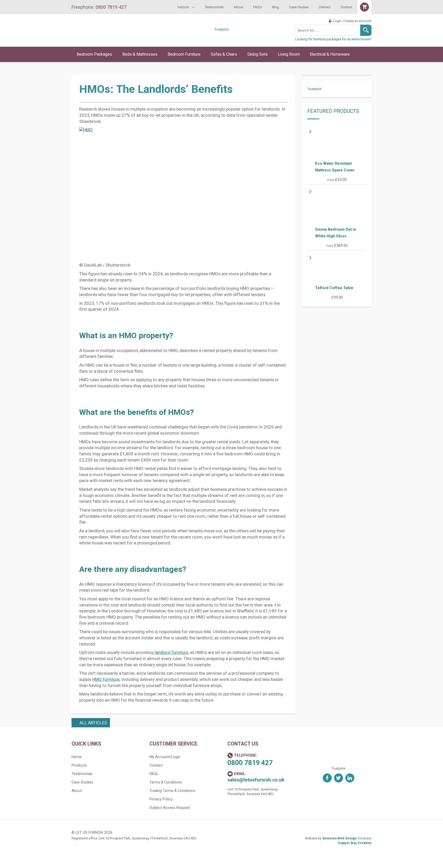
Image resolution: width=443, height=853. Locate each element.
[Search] (365, 30)
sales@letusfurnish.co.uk (255, 780)
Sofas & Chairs (224, 54)
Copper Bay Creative (354, 843)
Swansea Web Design (339, 838)
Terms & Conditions (165, 782)
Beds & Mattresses (139, 54)
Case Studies (299, 7)
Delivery (324, 7)
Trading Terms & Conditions (172, 791)
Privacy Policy (161, 799)
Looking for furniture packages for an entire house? (333, 39)
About (238, 7)
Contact (346, 7)
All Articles (93, 722)
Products (79, 765)
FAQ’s (257, 7)
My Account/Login (164, 757)
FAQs (153, 774)
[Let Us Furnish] (115, 39)
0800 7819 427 (250, 763)
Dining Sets (257, 54)
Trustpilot (222, 29)
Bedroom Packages (94, 54)
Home (77, 757)
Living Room (289, 54)
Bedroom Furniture (184, 54)
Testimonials (214, 7)
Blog (275, 7)
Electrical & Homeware (330, 54)
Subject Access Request (169, 808)
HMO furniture (105, 679)
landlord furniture (171, 652)
